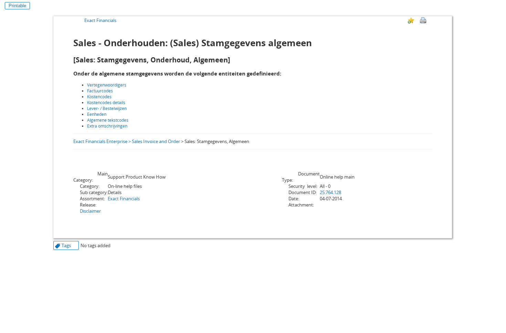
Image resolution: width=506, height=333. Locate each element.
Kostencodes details (106, 102)
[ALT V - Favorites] (411, 20)
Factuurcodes (100, 91)
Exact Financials (100, 20)
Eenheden (96, 114)
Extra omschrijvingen (107, 126)
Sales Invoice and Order (156, 141)
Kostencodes (100, 97)
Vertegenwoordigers (106, 85)
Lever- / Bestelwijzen (107, 108)
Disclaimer (90, 211)
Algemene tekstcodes (107, 120)
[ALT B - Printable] (423, 20)
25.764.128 (330, 192)
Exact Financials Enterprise (100, 141)
